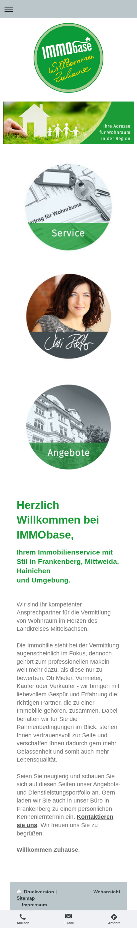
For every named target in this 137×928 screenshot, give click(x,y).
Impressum (34, 904)
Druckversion (39, 891)
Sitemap (26, 898)
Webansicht (106, 891)
